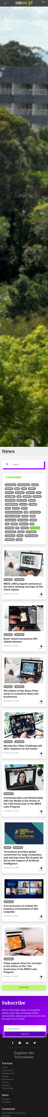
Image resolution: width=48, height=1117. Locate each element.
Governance (7, 1079)
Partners (6, 1085)
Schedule (6, 1102)
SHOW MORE (24, 987)
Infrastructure (8, 1073)
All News (6, 1099)
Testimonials (7, 1088)
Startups (6, 1116)
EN (43, 2)
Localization (7, 1070)
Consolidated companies (13, 1113)
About (5, 1067)
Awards (5, 1076)
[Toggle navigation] (5, 3)
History (5, 1082)
